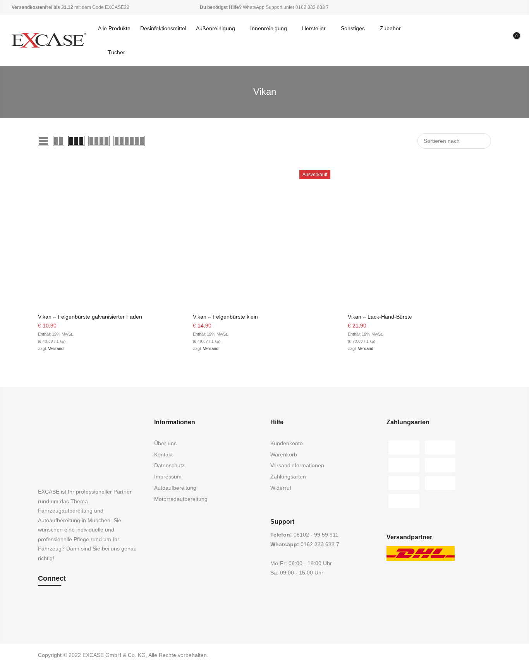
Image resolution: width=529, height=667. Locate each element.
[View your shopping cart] (510, 40)
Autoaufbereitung (175, 488)
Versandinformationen (297, 465)
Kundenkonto (286, 443)
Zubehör (390, 28)
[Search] (484, 40)
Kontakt (163, 454)
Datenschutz (169, 465)
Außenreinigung (215, 28)
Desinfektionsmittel (163, 28)
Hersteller (314, 28)
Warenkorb (283, 454)
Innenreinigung (268, 28)
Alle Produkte (114, 28)
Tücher (116, 52)
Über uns (165, 443)
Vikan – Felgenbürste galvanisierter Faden (90, 317)
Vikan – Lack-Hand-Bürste (380, 317)
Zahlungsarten (288, 476)
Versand (56, 348)
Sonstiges (353, 28)
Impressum (168, 476)
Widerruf (280, 488)
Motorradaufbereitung (181, 499)
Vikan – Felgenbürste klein (225, 317)
